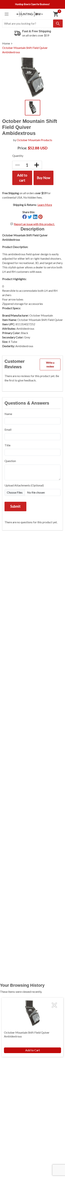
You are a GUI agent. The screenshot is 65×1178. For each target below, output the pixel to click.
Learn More (45, 204)
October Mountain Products (34, 140)
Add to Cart (32, 1050)
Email (8, 429)
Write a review (50, 364)
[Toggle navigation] (6, 14)
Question (10, 461)
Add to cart (22, 177)
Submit (15, 506)
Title (7, 445)
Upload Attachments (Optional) (24, 485)
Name (8, 414)
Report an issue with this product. (34, 224)
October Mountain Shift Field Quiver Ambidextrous (25, 50)
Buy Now (43, 178)
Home (6, 43)
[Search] (58, 24)
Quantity (17, 155)
